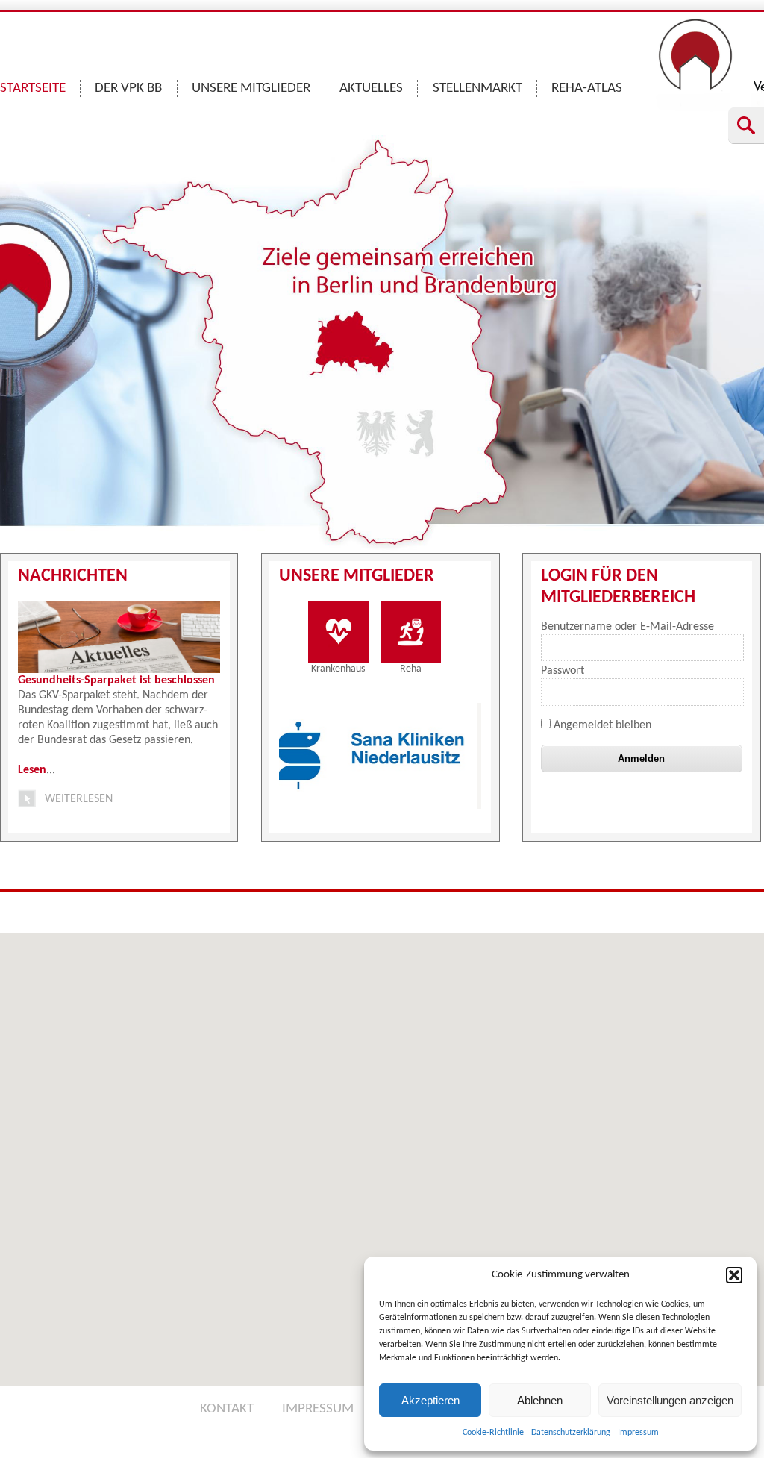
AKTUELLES (371, 88)
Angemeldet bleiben (601, 725)
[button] (734, 1275)
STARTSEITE (33, 88)
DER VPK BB (128, 88)
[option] (315, 755)
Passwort (562, 671)
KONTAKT (227, 1409)
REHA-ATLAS (586, 88)
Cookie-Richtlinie (493, 1432)
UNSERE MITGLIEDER (251, 88)
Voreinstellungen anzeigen (670, 1400)
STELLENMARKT (477, 88)
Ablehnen (540, 1400)
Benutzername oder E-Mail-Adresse (627, 627)
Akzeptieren (430, 1400)
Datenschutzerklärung (570, 1432)
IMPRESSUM (318, 1409)
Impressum (638, 1432)
